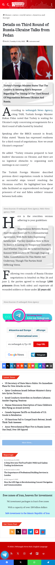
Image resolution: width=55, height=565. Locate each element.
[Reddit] (22, 366)
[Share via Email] (47, 366)
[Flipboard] (39, 354)
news (15, 15)
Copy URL (41, 344)
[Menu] (51, 5)
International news (28, 336)
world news (25, 15)
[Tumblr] (14, 366)
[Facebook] (4, 366)
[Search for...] (3, 5)
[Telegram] (40, 366)
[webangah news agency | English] (18, 4)
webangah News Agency (38, 110)
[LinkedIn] (11, 366)
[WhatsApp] (36, 366)
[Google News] (16, 355)
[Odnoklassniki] (29, 366)
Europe (41, 330)
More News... (27, 442)
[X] (8, 366)
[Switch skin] (8, 5)
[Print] (51, 366)
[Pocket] (33, 366)
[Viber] (43, 366)
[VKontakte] (26, 366)
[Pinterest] (18, 366)
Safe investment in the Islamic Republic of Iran (27, 513)
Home (8, 15)
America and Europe (21, 330)
